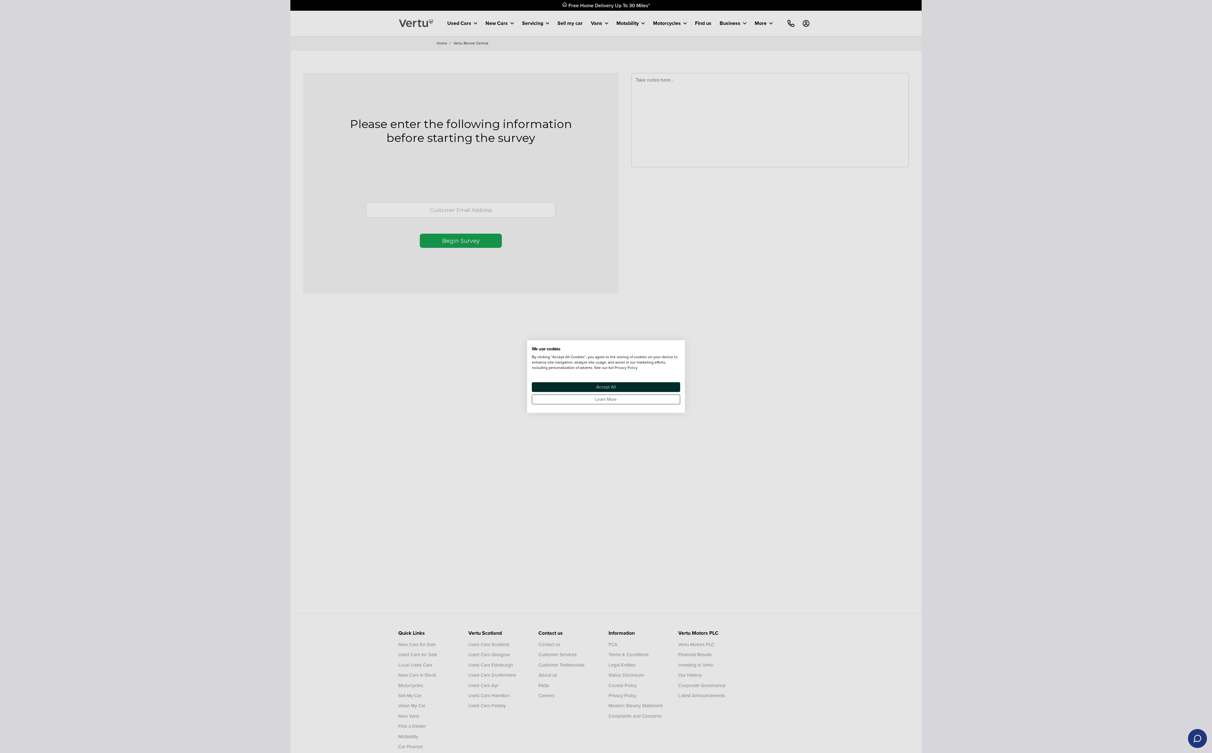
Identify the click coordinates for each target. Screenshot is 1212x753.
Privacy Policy (626, 367)
